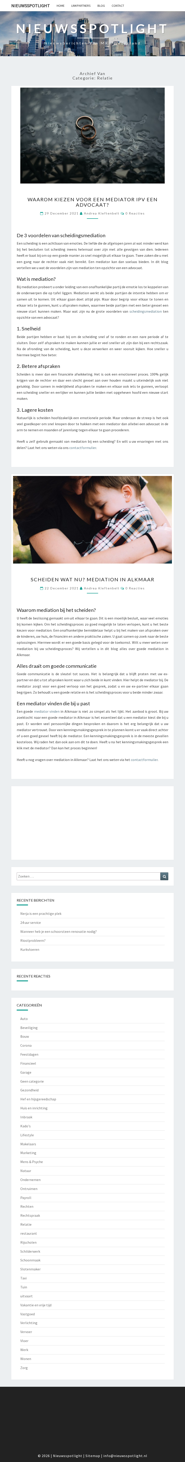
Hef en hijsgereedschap (38, 1099)
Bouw (24, 1036)
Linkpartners (81, 6)
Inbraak (26, 1117)
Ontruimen (28, 1188)
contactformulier (82, 447)
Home (61, 6)
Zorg (24, 1367)
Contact (118, 6)
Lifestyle (27, 1135)
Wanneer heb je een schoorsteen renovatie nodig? (58, 931)
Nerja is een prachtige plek (40, 913)
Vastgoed (27, 1314)
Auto (24, 1018)
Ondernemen (30, 1179)
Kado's (25, 1126)
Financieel (28, 1063)
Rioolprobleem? (33, 940)
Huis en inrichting (34, 1108)
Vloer (24, 1340)
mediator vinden (47, 711)
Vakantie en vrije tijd (35, 1305)
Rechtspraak (30, 1215)
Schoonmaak (30, 1260)
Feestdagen (29, 1054)
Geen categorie (32, 1081)
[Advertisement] (92, 823)
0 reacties (135, 213)
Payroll (25, 1197)
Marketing (28, 1152)
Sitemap (93, 1455)
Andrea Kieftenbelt (102, 213)
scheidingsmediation (146, 311)
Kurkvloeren (29, 949)
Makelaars (28, 1144)
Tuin (23, 1287)
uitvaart (26, 1296)
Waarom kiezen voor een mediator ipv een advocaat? (93, 202)
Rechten (26, 1206)
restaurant (28, 1233)
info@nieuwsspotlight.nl (125, 1455)
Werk (24, 1349)
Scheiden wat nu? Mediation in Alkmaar (93, 579)
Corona (26, 1045)
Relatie (26, 1224)
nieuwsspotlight (30, 5)
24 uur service (30, 922)
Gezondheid (29, 1090)
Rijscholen (28, 1242)
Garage (25, 1072)
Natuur (25, 1170)
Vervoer (26, 1331)
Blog (101, 6)
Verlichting (28, 1322)
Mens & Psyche (31, 1161)
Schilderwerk (30, 1251)
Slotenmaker (30, 1269)
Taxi (23, 1278)
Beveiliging (29, 1027)
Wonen (25, 1358)
